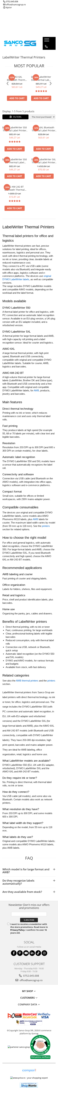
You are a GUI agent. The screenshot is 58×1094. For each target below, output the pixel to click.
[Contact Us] (46, 46)
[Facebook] (14, 953)
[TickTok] (38, 953)
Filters (16, 116)
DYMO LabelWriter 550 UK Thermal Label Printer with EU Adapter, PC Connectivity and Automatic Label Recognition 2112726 (14, 161)
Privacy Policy (17, 929)
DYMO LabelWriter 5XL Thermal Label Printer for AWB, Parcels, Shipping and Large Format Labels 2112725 (43, 161)
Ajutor (8, 7)
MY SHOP (28, 991)
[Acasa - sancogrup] (20, 43)
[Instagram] (44, 953)
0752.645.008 (11, 1)
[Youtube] (26, 953)
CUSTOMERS (27, 997)
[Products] (47, 41)
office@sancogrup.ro (15, 4)
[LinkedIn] (32, 953)
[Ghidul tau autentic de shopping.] (29, 1070)
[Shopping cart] (46, 53)
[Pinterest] (20, 953)
